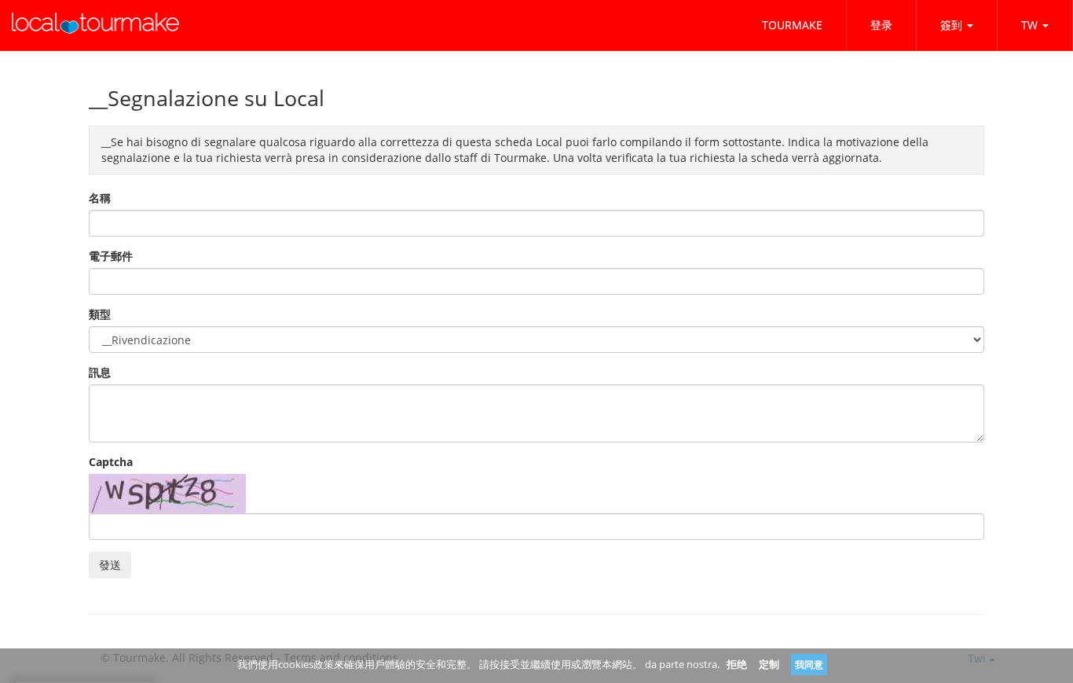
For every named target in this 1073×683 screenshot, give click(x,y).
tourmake (792, 24)
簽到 (951, 24)
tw (1029, 24)
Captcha (111, 461)
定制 (769, 664)
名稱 (100, 197)
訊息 (100, 372)
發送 (110, 564)
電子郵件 (111, 255)
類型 (100, 314)
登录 (881, 24)
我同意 (809, 664)
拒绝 (737, 664)
